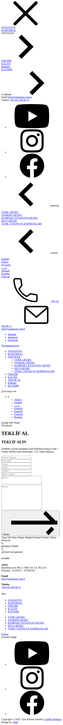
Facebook (13, 340)
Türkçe (5, 262)
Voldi (15, 722)
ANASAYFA (8, 27)
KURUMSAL (8, 30)
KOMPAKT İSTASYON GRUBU (19, 218)
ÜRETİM (6, 60)
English (5, 259)
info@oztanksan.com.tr (20, 97)
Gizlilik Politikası (53, 719)
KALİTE (6, 63)
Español (5, 273)
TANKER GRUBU (11, 215)
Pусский (5, 264)
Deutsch (5, 270)
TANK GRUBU (10, 212)
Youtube (12, 334)
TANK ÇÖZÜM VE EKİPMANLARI (21, 223)
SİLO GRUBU (9, 220)
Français (5, 276)
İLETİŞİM (6, 69)
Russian (18, 417)
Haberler (5, 66)
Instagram (13, 337)
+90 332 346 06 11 (19, 100)
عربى (4, 268)
